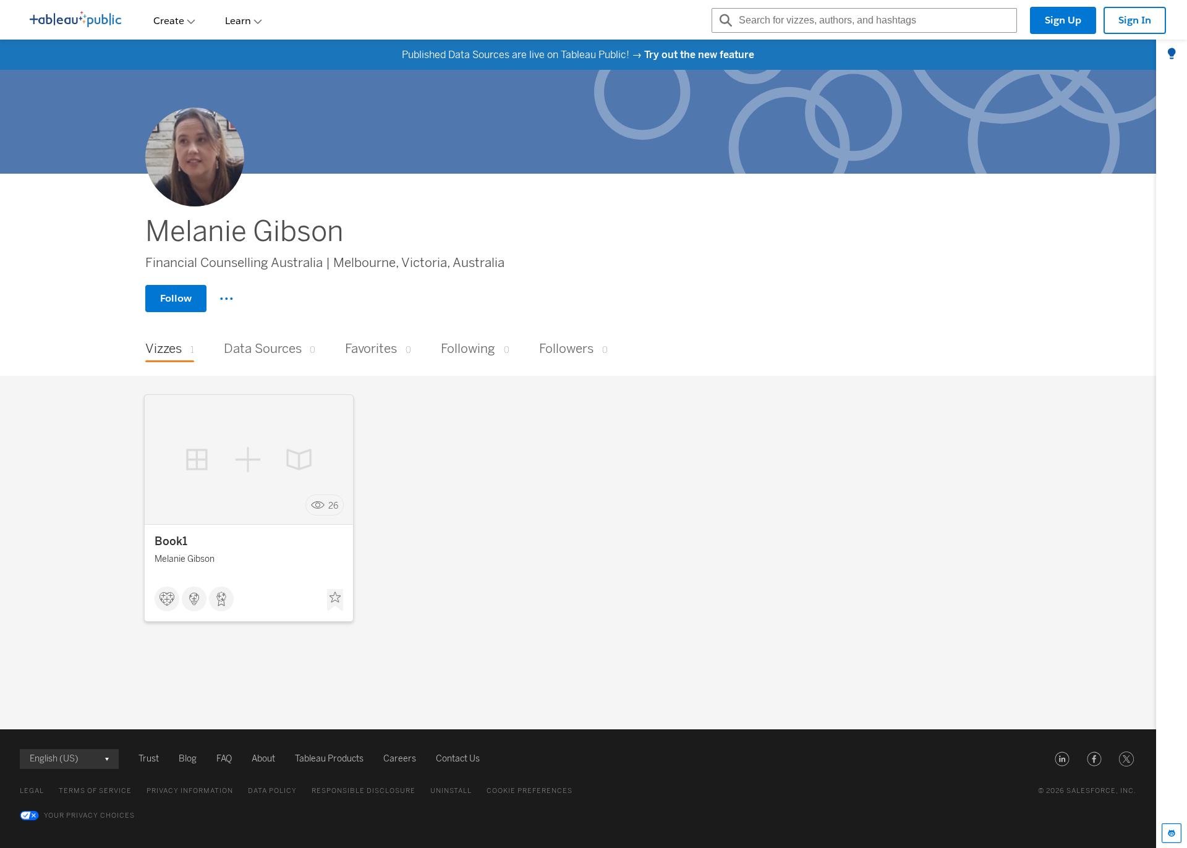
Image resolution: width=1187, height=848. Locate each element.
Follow (176, 298)
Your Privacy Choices (89, 816)
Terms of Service (95, 791)
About (263, 758)
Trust (148, 758)
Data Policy (272, 791)
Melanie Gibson (185, 559)
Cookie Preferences (529, 791)
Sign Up (1063, 20)
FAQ (224, 758)
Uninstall (451, 791)
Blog (188, 758)
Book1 (171, 541)
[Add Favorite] (335, 600)
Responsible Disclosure (363, 791)
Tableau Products (329, 758)
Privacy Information (190, 791)
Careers (399, 758)
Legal (32, 791)
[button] (1062, 759)
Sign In (1134, 20)
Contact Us (458, 758)
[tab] (1171, 54)
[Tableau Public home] (75, 20)
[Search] (724, 20)
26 (333, 505)
